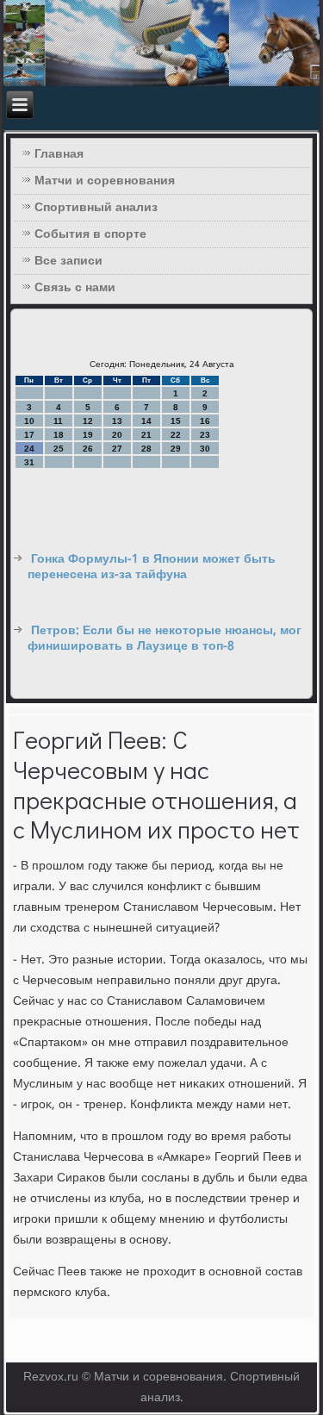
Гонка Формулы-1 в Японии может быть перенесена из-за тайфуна (152, 567)
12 (88, 421)
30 (205, 448)
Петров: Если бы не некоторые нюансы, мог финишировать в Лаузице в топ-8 (164, 638)
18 (58, 434)
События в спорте (90, 234)
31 (29, 462)
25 (58, 448)
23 (205, 434)
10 (29, 421)
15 (176, 421)
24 (29, 448)
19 (88, 434)
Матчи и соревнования (104, 181)
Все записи (68, 261)
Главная (59, 154)
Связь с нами (74, 287)
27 (117, 448)
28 (146, 448)
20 (117, 434)
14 (146, 421)
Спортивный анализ (96, 207)
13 (117, 421)
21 (146, 434)
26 (88, 448)
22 (176, 434)
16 (205, 421)
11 (58, 421)
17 (29, 434)
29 (176, 448)
